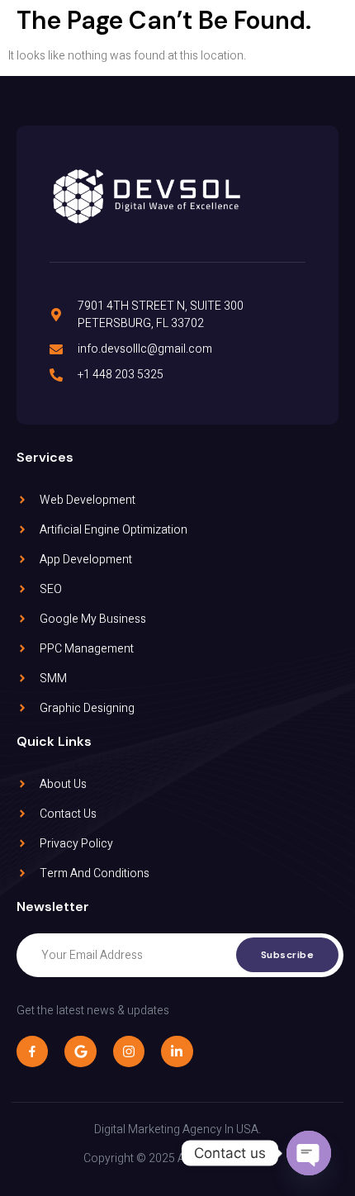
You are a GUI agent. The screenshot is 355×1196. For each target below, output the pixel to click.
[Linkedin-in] (176, 1051)
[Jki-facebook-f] (32, 1051)
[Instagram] (128, 1051)
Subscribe (288, 954)
